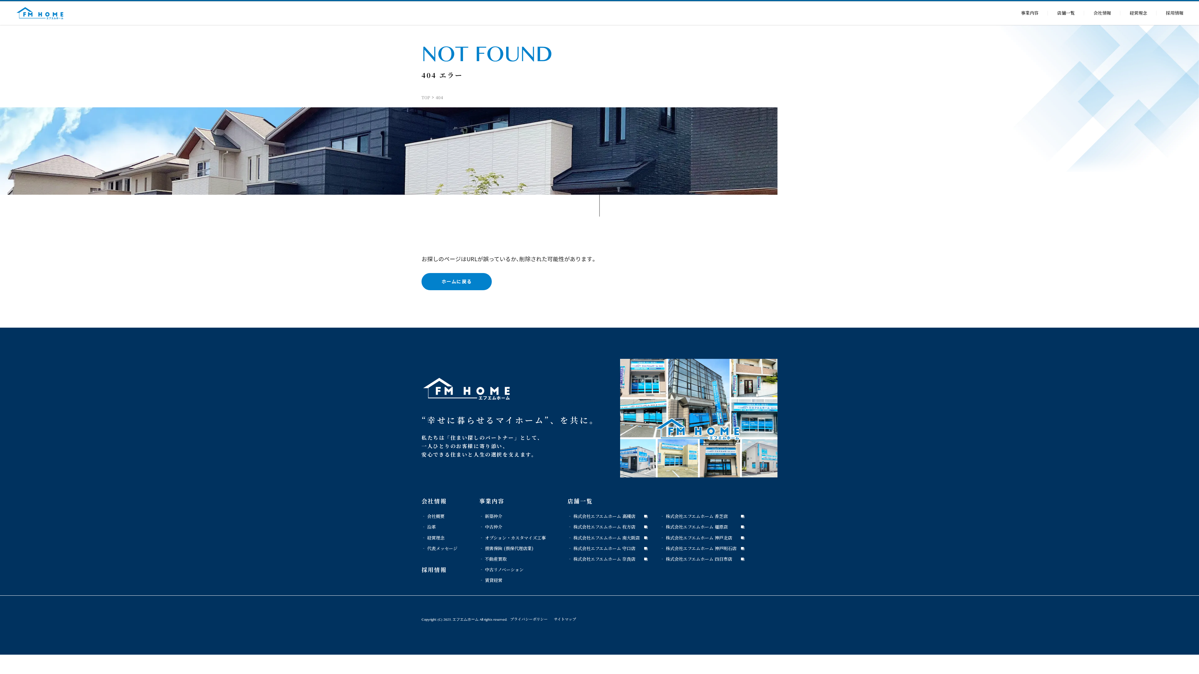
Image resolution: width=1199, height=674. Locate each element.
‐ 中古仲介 (490, 527)
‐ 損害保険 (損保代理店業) (506, 548)
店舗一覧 (1066, 13)
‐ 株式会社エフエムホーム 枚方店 (601, 527)
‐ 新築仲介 (490, 516)
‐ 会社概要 (433, 516)
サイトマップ (565, 619)
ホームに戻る (457, 281)
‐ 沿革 (429, 527)
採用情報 (1174, 13)
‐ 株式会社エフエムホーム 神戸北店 (696, 538)
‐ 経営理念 (433, 538)
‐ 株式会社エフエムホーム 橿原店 (694, 527)
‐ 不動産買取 (493, 559)
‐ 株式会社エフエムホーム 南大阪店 (604, 538)
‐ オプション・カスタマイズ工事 (512, 538)
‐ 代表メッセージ (439, 548)
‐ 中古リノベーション (501, 569)
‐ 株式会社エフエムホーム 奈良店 (601, 559)
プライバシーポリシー (529, 619)
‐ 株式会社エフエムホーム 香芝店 (694, 516)
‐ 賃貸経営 (490, 580)
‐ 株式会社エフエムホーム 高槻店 (601, 516)
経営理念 (1138, 13)
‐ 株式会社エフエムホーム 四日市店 (696, 559)
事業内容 (1030, 13)
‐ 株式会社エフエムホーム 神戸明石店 (698, 548)
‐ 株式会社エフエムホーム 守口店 (601, 548)
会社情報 (1102, 13)
